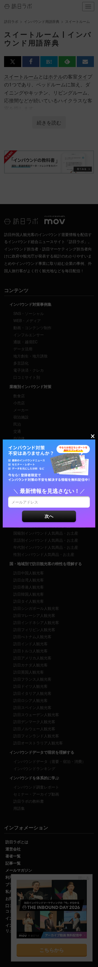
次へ (49, 516)
